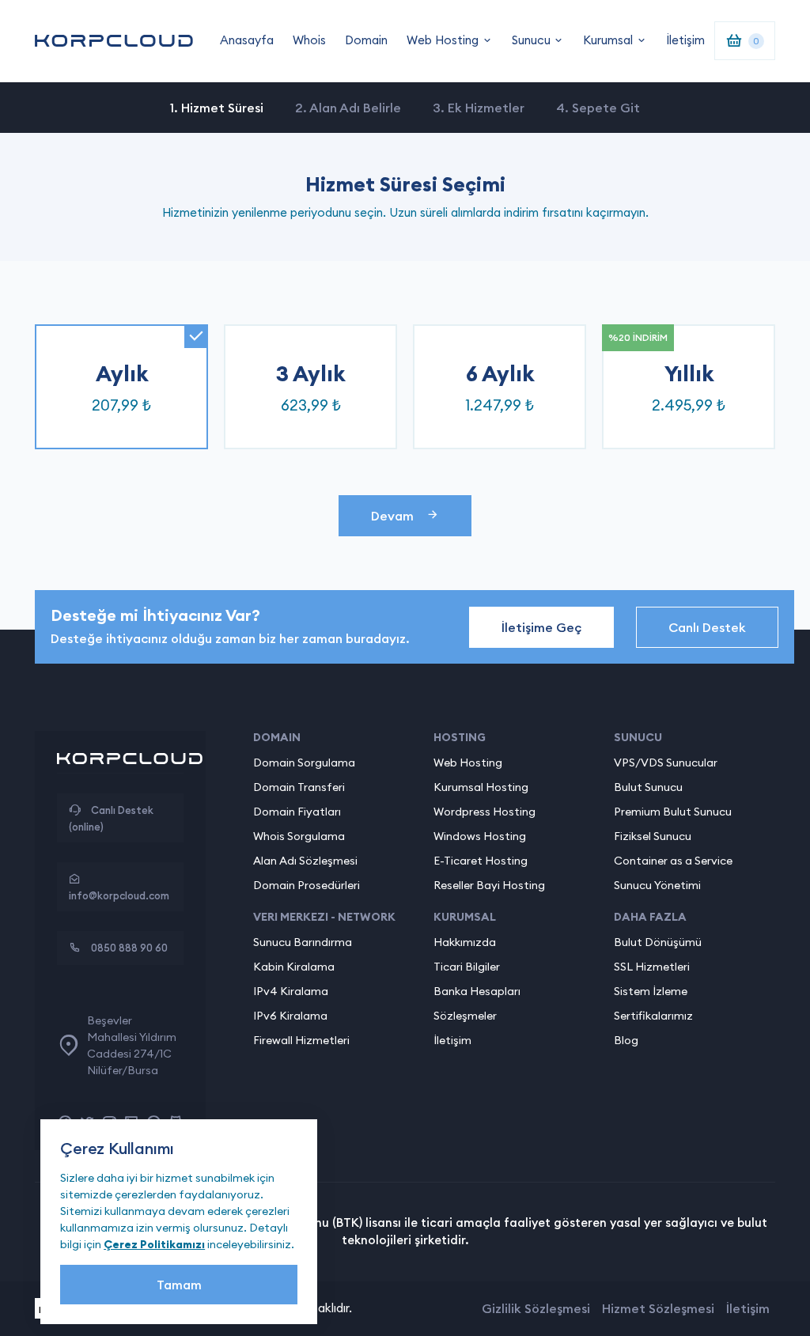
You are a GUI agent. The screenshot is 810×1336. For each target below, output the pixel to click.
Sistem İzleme (650, 991)
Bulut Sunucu (648, 787)
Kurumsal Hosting (480, 787)
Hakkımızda (464, 942)
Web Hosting (443, 39)
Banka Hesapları (476, 991)
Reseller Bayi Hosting (489, 885)
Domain (366, 39)
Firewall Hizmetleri (301, 1040)
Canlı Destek (707, 627)
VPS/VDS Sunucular (665, 762)
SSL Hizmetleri (652, 966)
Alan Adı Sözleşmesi (305, 860)
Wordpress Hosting (484, 811)
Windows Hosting (479, 836)
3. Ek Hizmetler (478, 107)
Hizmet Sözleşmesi (658, 1308)
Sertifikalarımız (653, 1016)
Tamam (179, 1284)
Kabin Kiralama (294, 966)
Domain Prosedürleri (306, 885)
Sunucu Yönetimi (657, 885)
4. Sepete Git (598, 107)
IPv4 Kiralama (290, 991)
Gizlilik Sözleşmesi (536, 1308)
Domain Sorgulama (304, 762)
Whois (309, 39)
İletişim (685, 39)
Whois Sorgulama (299, 836)
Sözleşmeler (465, 1016)
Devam (392, 516)
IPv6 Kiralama (290, 1016)
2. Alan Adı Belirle (348, 107)
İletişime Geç (541, 627)
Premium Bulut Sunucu (673, 811)
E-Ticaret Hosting (480, 860)
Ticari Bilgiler (466, 966)
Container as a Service (673, 860)
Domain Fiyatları (297, 811)
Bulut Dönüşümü (658, 942)
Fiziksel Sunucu (652, 836)
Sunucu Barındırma (302, 942)
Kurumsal (608, 39)
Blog (626, 1040)
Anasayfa (247, 39)
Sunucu (531, 39)
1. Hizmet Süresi (216, 107)
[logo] (114, 41)
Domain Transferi (299, 787)
